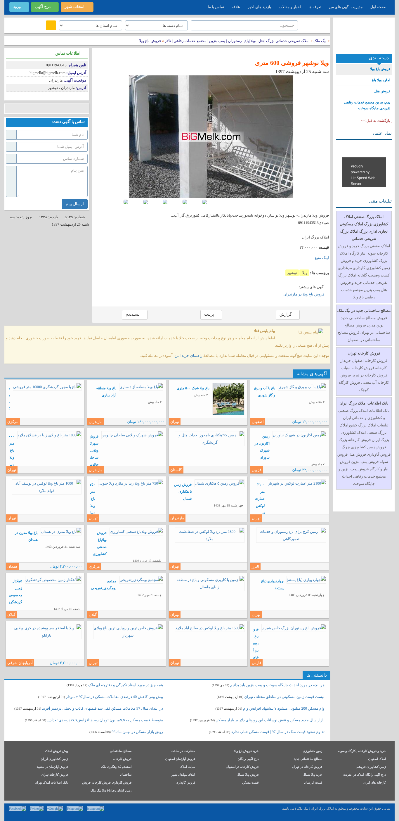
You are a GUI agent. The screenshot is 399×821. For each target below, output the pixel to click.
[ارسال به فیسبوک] (9, 109)
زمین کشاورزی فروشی (371, 767)
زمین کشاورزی (312, 751)
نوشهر (292, 273)
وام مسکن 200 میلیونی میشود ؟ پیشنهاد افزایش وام (283, 708)
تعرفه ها (314, 7)
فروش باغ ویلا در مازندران (304, 294)
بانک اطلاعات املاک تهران (51, 782)
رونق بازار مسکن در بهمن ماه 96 (137, 732)
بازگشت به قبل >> (375, 120)
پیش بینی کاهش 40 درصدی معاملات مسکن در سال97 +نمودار (114, 696)
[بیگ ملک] (364, 38)
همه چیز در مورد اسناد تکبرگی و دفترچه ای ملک (125, 685)
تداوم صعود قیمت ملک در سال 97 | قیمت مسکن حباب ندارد (278, 732)
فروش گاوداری (185, 782)
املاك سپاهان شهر (183, 775)
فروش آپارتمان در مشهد (52, 767)
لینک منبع (322, 257)
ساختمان (125, 775)
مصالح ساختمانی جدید (308, 759)
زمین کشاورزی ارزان (54, 759)
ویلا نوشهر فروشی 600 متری (292, 62)
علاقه (236, 7)
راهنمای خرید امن (188, 355)
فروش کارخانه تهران (54, 775)
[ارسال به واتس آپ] (53, 109)
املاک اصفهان (377, 759)
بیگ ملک (320, 41)
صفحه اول (378, 7)
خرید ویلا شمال (312, 775)
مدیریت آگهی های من (345, 7)
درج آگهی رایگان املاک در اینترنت (364, 775)
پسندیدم (133, 314)
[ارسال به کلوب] (71, 109)
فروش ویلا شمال (248, 775)
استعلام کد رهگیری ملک (116, 767)
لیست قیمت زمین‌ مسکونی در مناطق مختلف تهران (284, 696)
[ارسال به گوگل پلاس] (18, 109)
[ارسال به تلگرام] (44, 109)
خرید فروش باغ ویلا (246, 751)
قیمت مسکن (250, 782)
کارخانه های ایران (374, 782)
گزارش (286, 314)
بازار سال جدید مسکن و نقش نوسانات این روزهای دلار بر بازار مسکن (270, 720)
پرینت (209, 314)
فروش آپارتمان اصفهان (180, 759)
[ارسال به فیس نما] (62, 109)
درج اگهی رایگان (248, 759)
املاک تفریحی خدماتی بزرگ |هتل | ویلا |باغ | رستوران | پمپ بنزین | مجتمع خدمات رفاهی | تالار (237, 41)
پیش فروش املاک (56, 751)
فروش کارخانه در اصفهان (242, 767)
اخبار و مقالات (290, 7)
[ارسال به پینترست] (36, 109)
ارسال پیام (75, 204)
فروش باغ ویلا (150, 41)
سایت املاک (187, 767)
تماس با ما (216, 7)
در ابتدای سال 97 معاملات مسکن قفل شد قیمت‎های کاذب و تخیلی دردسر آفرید (102, 708)
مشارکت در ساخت (183, 751)
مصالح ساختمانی (120, 751)
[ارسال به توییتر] (27, 109)
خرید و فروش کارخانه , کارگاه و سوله (362, 751)
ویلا (304, 273)
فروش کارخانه (122, 759)
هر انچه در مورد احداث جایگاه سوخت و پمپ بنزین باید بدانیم (277, 685)
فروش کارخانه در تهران (307, 767)
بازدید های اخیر (259, 7)
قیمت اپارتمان (313, 782)
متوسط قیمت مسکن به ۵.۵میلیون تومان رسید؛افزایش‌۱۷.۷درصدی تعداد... (105, 720)
